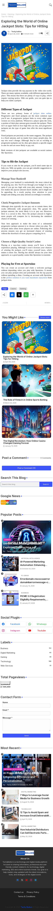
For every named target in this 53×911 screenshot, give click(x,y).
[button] (50, 5)
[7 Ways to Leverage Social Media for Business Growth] (10, 797)
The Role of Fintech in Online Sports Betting (25, 400)
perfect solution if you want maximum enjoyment (26, 278)
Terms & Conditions (26, 896)
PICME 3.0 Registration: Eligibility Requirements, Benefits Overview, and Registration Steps (33, 598)
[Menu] (3, 5)
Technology (26, 661)
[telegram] (35, 880)
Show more (45, 317)
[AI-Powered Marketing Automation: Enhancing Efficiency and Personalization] (10, 563)
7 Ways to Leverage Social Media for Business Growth (34, 797)
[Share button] (33, 294)
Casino (13, 289)
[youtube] (26, 880)
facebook (15, 624)
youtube (41, 630)
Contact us (19, 892)
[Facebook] (12, 294)
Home (3, 14)
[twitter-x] (22, 880)
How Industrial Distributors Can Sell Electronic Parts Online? (34, 831)
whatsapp (42, 624)
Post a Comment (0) (26, 468)
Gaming (11, 14)
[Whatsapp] (26, 294)
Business (26, 648)
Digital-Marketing (26, 653)
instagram (15, 630)
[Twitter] (19, 294)
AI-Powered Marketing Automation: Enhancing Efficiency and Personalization (32, 563)
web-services (26, 666)
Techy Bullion (26, 907)
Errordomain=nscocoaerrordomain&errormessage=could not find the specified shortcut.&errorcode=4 (35, 581)
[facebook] (17, 880)
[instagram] (31, 880)
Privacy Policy (33, 892)
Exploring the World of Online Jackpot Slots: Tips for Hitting (25, 358)
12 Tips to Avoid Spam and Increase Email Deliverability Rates (35, 814)
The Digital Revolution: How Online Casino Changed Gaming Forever (24, 442)
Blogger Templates (23, 902)
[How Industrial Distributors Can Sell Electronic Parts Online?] (10, 831)
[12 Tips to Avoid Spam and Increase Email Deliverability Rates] (10, 814)
